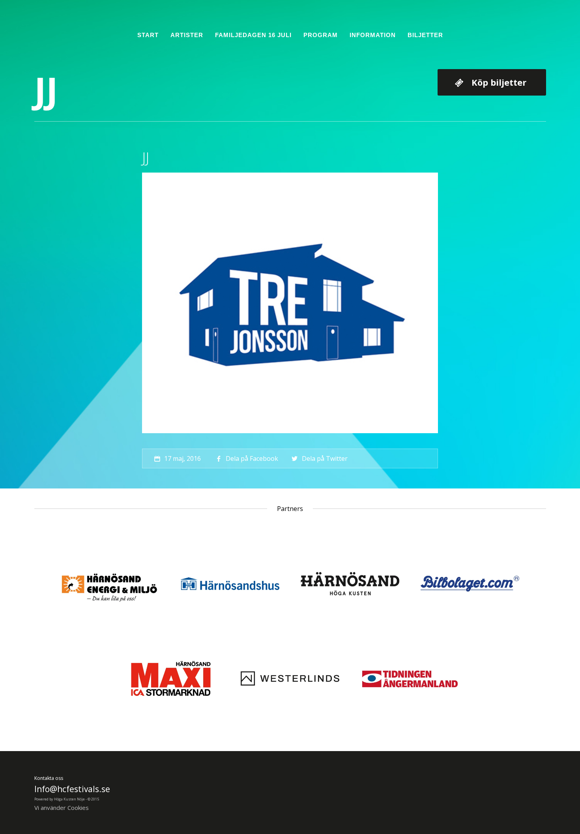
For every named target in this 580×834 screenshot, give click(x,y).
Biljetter (425, 35)
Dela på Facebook (252, 458)
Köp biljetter (498, 82)
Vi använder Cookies (61, 807)
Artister (186, 35)
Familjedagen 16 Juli (253, 35)
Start (148, 35)
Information (373, 35)
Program (320, 35)
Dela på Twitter (324, 458)
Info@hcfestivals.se (72, 789)
